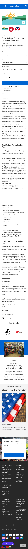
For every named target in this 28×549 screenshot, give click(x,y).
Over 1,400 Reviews (9, 314)
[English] (4, 547)
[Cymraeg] (10, 547)
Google (19, 480)
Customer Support (8, 318)
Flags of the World (5, 284)
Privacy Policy (18, 517)
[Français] (6, 547)
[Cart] (25, 6)
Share (3, 93)
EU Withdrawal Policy (20, 519)
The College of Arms (6, 281)
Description (5, 98)
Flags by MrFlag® (6, 35)
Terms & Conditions (19, 514)
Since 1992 (7, 310)
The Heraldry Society (6, 278)
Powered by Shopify (13, 529)
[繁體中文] (2, 547)
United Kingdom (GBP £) (7, 525)
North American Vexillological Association (10, 274)
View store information (7, 90)
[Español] (8, 547)
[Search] (5, 6)
